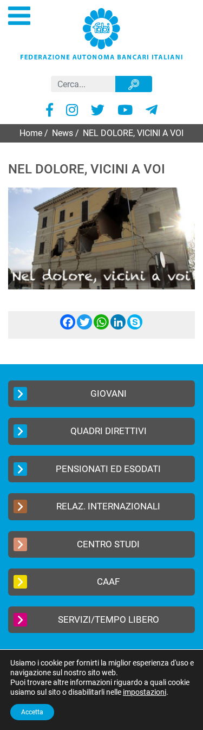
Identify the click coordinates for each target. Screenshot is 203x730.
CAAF (108, 581)
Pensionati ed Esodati (108, 468)
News (62, 133)
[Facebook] (67, 326)
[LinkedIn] (118, 326)
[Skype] (134, 326)
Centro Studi (108, 544)
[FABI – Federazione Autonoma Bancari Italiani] (102, 33)
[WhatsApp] (101, 326)
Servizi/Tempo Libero (108, 619)
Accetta (32, 712)
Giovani (108, 393)
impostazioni (144, 692)
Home (30, 133)
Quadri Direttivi (108, 430)
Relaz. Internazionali (108, 506)
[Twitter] (84, 326)
